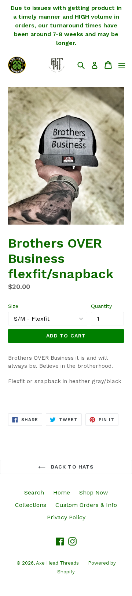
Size (13, 306)
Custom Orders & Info (86, 504)
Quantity (101, 306)
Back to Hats (71, 467)
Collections (30, 504)
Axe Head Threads (57, 563)
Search (34, 492)
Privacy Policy (66, 517)
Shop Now (93, 492)
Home (61, 492)
